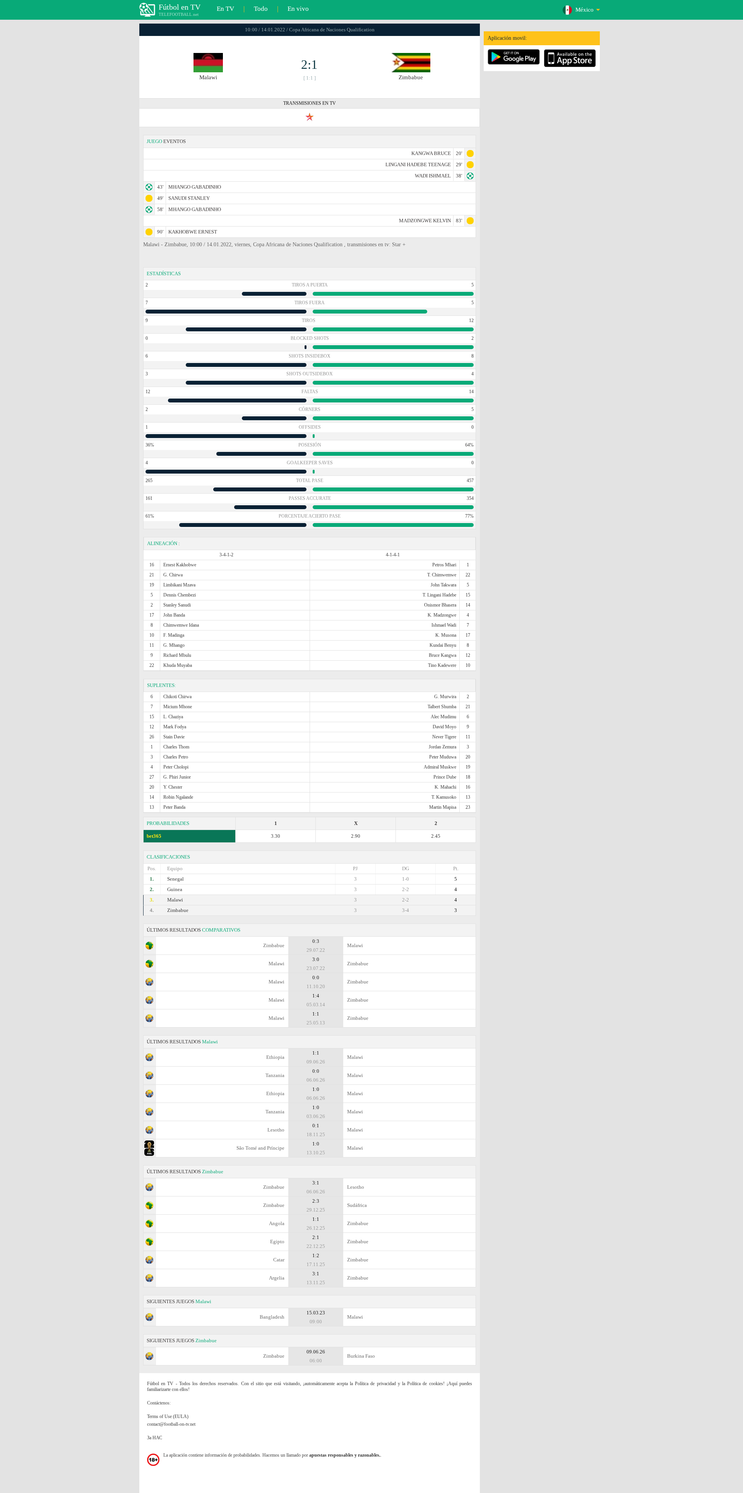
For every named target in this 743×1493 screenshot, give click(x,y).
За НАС (154, 1437)
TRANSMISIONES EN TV (309, 103)
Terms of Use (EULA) (167, 1416)
